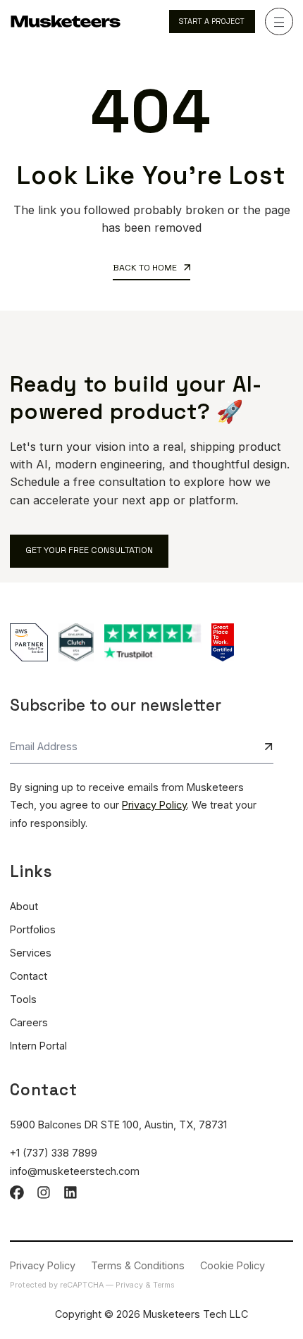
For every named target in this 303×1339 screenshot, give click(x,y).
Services (30, 953)
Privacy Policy (154, 805)
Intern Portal (38, 1046)
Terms (164, 1285)
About (24, 906)
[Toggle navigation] (279, 22)
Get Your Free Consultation (89, 550)
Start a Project (212, 21)
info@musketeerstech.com (75, 1171)
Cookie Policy (232, 1265)
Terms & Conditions (138, 1265)
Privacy (130, 1285)
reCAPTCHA (83, 1285)
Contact (28, 976)
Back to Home (146, 267)
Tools (23, 999)
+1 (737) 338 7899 (53, 1153)
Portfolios (33, 929)
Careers (29, 1022)
